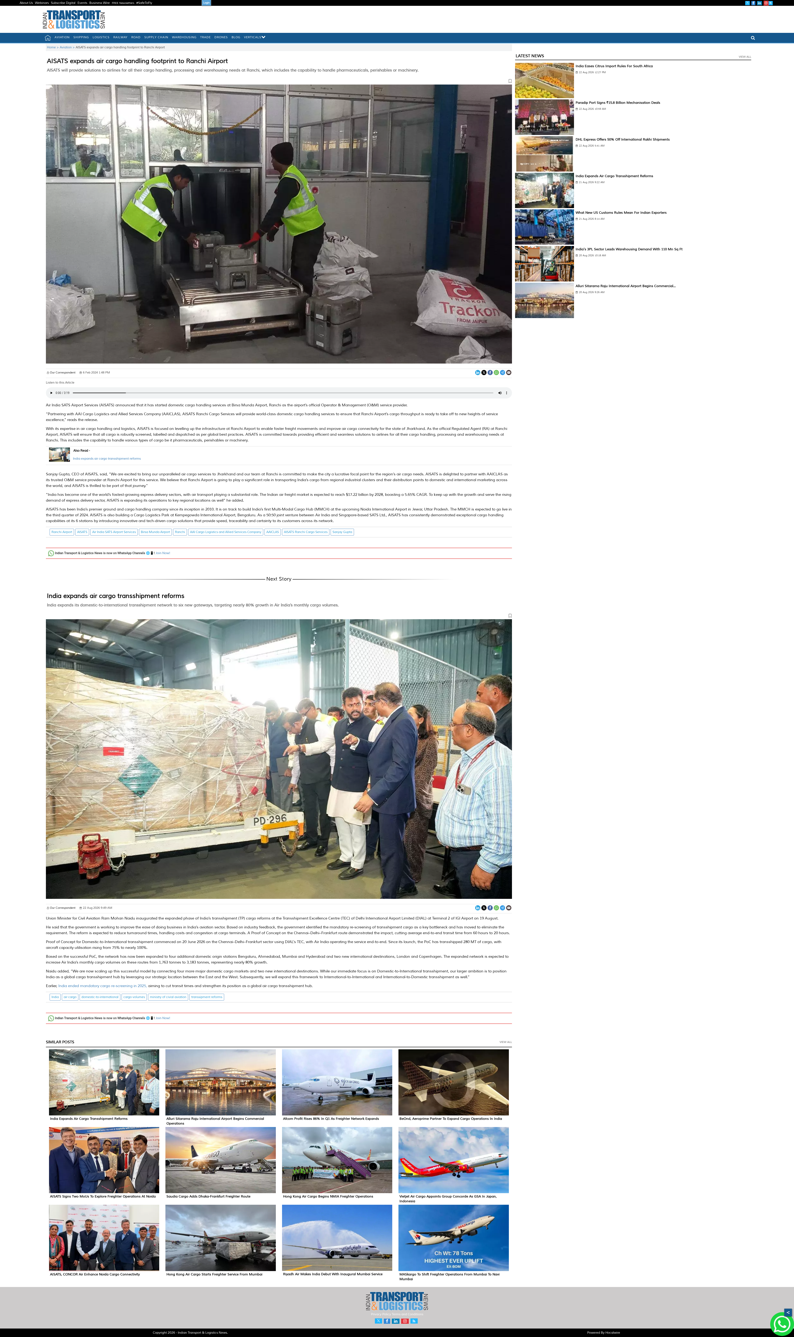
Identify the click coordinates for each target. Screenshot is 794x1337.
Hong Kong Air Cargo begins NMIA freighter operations (328, 1196)
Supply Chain (156, 37)
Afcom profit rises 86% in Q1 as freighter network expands (331, 1119)
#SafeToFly (144, 3)
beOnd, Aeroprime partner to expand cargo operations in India (450, 1119)
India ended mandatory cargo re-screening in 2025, (102, 986)
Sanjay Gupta (342, 532)
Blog (236, 37)
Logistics (101, 37)
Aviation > (68, 47)
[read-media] (59, 459)
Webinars (42, 3)
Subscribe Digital (63, 3)
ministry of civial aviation (168, 997)
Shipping (81, 37)
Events (82, 3)
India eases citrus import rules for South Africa (614, 66)
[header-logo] (74, 19)
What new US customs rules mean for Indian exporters (621, 213)
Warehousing (184, 37)
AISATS (82, 532)
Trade (205, 37)
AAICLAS (272, 532)
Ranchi (180, 532)
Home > (53, 47)
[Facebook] (490, 372)
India (55, 997)
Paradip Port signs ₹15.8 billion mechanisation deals (618, 103)
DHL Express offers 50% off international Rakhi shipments (623, 139)
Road (136, 37)
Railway (120, 37)
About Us (26, 3)
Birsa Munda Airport (155, 532)
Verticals (252, 37)
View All (506, 1042)
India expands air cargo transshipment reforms (107, 459)
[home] (48, 38)
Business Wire (99, 3)
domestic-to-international (99, 997)
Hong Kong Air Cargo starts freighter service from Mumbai (214, 1274)
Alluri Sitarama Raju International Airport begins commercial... (626, 286)
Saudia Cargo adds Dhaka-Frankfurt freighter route (208, 1196)
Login (206, 2)
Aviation (62, 37)
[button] (279, 82)
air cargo (70, 997)
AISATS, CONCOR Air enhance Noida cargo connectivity (95, 1274)
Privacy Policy (381, 1314)
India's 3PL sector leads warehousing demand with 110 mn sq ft (629, 249)
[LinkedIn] (477, 372)
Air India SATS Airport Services (114, 532)
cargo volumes (134, 997)
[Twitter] (484, 372)
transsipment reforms (206, 997)
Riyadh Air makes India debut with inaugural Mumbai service (333, 1274)
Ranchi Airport (61, 532)
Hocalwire (612, 1333)
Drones (221, 37)
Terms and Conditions (407, 1314)
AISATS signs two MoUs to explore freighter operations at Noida (103, 1196)
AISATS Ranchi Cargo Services (306, 532)
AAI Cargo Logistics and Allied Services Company (225, 532)
